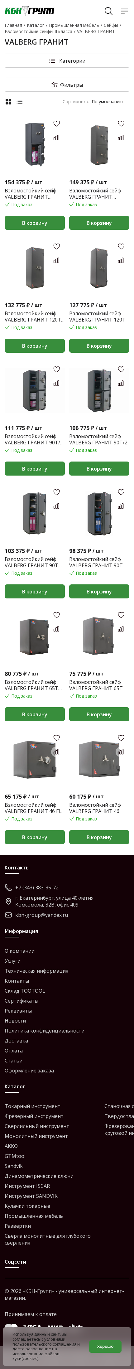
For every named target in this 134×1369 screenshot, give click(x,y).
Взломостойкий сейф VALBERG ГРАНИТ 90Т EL (31, 562)
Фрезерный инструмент (34, 1116)
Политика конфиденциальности (44, 1030)
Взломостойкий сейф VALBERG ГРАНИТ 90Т (96, 562)
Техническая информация (36, 970)
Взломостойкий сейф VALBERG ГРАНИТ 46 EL (33, 808)
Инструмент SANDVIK (31, 1195)
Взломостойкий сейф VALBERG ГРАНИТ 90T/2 (98, 439)
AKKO (11, 1146)
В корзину (34, 223)
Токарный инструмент (32, 1106)
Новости (15, 1020)
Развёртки (18, 1225)
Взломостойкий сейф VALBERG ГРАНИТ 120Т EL (33, 316)
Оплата (14, 1050)
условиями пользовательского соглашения (44, 1341)
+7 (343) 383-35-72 (37, 887)
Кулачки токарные (27, 1205)
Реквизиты (18, 1010)
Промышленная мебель (34, 1215)
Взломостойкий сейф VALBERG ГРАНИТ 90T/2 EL (34, 439)
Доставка (16, 1040)
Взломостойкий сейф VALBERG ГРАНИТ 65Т (96, 685)
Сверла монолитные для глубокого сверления (48, 1239)
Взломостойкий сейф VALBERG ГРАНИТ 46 (95, 808)
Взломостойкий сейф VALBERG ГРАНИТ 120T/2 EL (30, 193)
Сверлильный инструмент (37, 1126)
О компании (20, 950)
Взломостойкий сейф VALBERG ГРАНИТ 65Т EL (31, 685)
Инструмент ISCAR (27, 1186)
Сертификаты (21, 1000)
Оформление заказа (29, 1070)
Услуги (13, 960)
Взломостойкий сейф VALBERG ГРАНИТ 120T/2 (95, 193)
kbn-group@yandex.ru (41, 915)
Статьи (13, 1060)
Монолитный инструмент (36, 1136)
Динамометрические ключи (39, 1176)
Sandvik (14, 1166)
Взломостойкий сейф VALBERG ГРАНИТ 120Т (97, 316)
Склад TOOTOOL (25, 990)
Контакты (17, 980)
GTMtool (15, 1156)
